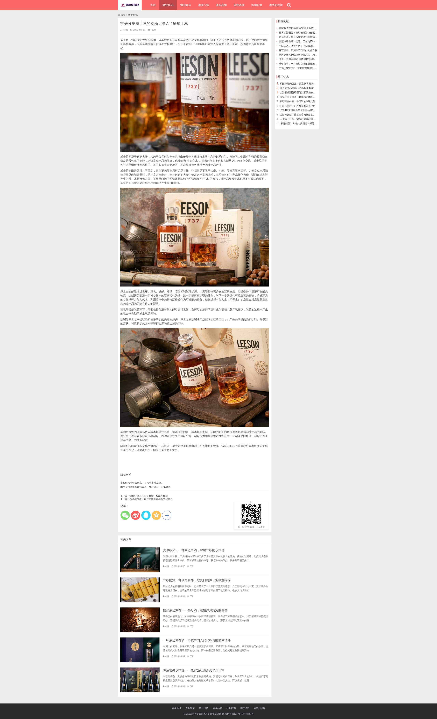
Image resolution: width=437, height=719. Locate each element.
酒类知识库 (276, 5)
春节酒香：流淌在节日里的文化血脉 (298, 50)
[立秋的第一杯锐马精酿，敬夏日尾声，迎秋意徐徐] (140, 601)
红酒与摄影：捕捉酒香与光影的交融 (299, 114)
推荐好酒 (256, 5)
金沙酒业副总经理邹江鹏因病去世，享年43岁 (304, 92)
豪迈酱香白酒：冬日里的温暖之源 (297, 101)
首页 (153, 5)
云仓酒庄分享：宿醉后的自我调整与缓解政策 (303, 119)
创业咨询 (239, 5)
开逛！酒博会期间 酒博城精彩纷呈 (297, 59)
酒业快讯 (168, 5)
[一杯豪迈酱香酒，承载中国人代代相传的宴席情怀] (140, 661)
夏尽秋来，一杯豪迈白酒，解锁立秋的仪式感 (193, 550)
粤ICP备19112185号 (242, 714)
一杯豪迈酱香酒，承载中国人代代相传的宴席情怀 (197, 640)
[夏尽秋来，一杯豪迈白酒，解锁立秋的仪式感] (140, 571)
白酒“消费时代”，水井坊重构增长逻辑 (299, 68)
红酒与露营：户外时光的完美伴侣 (297, 105)
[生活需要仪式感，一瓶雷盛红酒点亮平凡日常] (140, 691)
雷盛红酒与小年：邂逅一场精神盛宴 (149, 496)
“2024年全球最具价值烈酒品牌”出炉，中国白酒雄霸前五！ (311, 110)
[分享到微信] (125, 515)
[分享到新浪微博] (135, 515)
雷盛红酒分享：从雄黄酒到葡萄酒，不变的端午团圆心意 (309, 37)
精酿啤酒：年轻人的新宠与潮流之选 (300, 123)
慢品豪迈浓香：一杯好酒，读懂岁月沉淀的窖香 (195, 610)
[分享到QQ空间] (156, 515)
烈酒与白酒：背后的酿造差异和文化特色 (151, 499)
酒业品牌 (221, 5)
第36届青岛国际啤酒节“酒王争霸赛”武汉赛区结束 (305, 28)
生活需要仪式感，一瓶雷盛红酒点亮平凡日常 (193, 670)
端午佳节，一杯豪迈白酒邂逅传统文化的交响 (303, 63)
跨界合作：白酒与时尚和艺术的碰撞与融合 (302, 97)
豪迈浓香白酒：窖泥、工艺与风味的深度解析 (303, 41)
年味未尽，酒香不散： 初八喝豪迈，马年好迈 (303, 46)
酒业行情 (203, 5)
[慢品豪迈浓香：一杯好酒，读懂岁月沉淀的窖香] (140, 631)
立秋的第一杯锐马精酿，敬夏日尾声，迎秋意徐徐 (197, 580)
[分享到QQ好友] (146, 515)
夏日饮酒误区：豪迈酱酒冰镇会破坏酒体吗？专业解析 (307, 32)
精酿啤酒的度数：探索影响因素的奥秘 (300, 83)
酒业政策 (185, 5)
